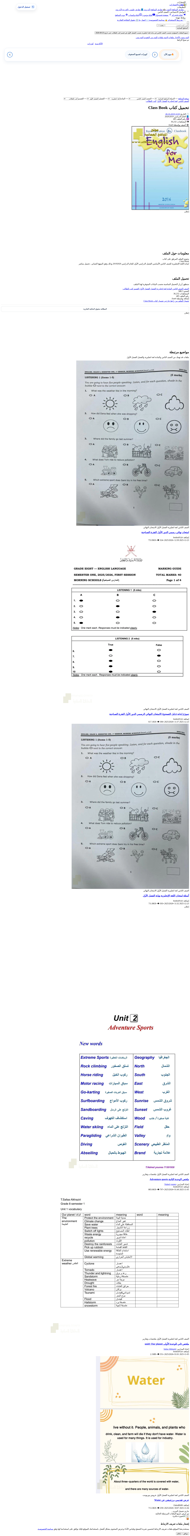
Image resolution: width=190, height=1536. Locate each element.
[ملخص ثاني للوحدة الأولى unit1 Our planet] (119, 1336)
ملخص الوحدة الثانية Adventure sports (169, 1179)
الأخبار (177, 37)
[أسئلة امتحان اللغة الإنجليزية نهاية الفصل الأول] (130, 888)
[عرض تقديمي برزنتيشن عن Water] (142, 1493)
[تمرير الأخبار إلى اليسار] (10, 54)
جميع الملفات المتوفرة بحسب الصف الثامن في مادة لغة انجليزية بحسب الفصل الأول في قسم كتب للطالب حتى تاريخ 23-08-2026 (142, 33)
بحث (162, 25)
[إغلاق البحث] (158, 25)
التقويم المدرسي (143, 37)
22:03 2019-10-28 (172, 114)
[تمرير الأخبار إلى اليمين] (155, 54)
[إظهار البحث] (188, 22)
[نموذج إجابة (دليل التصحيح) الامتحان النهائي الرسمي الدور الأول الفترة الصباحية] (125, 706)
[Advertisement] (111, 79)
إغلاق (179, 1534)
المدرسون (184, 37)
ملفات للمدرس (156, 37)
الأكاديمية (99, 44)
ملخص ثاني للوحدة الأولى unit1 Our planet (167, 1344)
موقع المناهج (183, 99)
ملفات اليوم (168, 37)
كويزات (90, 44)
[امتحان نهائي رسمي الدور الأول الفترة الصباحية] (132, 525)
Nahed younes (170, 1184)
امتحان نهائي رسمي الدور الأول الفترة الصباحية (165, 532)
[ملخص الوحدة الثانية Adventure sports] (128, 1172)
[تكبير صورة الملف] (160, 209)
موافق (185, 1534)
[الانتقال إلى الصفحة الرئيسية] (183, 4)
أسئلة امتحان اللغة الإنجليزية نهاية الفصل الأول (166, 895)
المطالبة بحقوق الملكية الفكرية (95, 309)
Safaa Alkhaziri (170, 1349)
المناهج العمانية (182, 28)
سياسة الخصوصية (45, 1529)
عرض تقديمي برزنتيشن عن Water (171, 1500)
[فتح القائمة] (188, 11)
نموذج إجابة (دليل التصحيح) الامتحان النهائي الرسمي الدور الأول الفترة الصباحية (149, 714)
